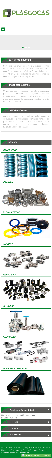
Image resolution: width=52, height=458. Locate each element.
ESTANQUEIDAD (11, 212)
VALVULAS (8, 306)
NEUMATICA (9, 336)
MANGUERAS (10, 150)
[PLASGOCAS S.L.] (26, 11)
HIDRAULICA (9, 274)
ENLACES (8, 181)
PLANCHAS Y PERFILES (15, 368)
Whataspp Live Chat (41, 455)
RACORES (8, 244)
